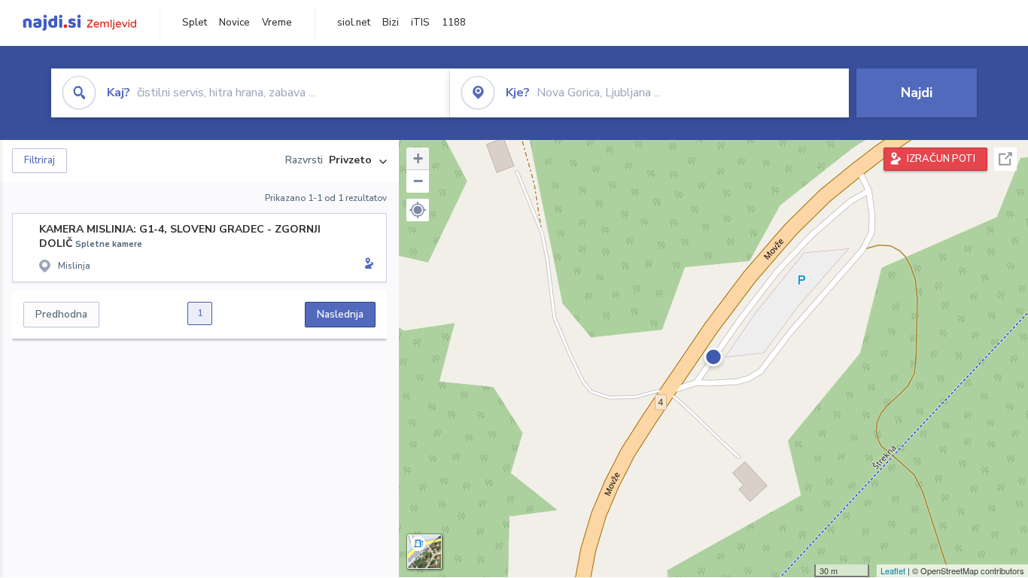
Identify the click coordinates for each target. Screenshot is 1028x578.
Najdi (916, 93)
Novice (234, 22)
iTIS (420, 22)
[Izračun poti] (366, 265)
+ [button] (418, 158)
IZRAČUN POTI (941, 159)
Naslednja (340, 314)
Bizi (390, 22)
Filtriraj (39, 160)
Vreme (277, 22)
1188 (454, 22)
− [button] (418, 181)
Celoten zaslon (1005, 159)
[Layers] (424, 551)
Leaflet (892, 570)
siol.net (353, 22)
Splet (194, 22)
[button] (417, 210)
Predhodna (61, 314)
